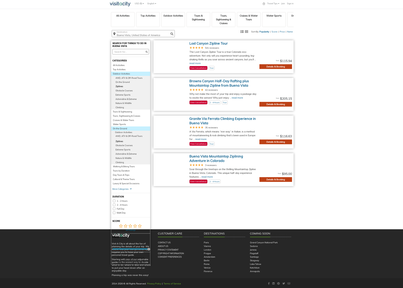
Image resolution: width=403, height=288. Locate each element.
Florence (208, 271)
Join (283, 3)
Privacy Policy (154, 283)
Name (290, 31)
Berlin (207, 260)
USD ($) (139, 3)
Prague (207, 253)
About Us (163, 246)
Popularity (264, 31)
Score (274, 31)
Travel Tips (272, 3)
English (151, 3)
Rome (207, 264)
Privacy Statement (168, 249)
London (207, 249)
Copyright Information (171, 253)
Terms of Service (172, 283)
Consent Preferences (170, 257)
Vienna (207, 246)
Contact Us (164, 242)
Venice (207, 267)
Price (282, 31)
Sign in (290, 3)
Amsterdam (209, 257)
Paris (206, 242)
